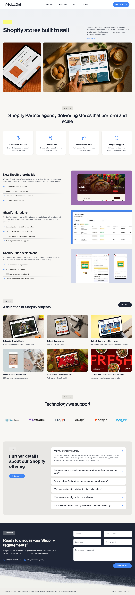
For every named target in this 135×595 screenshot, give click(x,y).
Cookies (126, 591)
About (85, 4)
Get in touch (119, 4)
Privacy (120, 591)
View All (124, 305)
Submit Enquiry (121, 566)
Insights (113, 591)
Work (75, 4)
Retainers (63, 4)
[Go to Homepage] (13, 4)
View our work (92, 38)
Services (49, 4)
